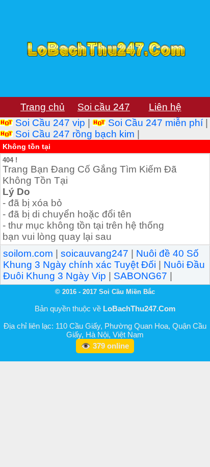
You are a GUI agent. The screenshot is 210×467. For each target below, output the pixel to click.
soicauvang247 (94, 253)
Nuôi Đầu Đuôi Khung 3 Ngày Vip (104, 270)
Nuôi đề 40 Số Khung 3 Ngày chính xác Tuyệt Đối (101, 259)
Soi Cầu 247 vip (50, 122)
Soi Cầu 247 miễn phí (155, 122)
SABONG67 (140, 276)
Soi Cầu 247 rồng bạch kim (75, 134)
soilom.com (28, 253)
